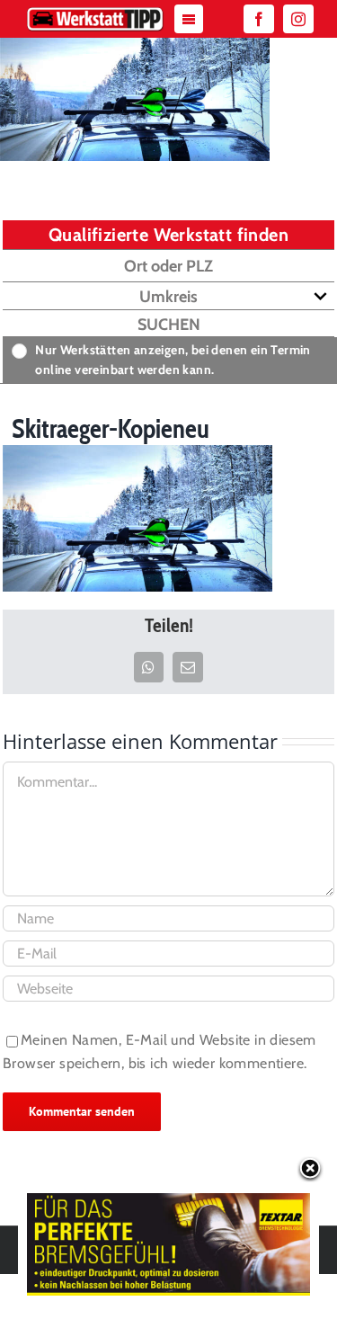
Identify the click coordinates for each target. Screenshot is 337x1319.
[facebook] (259, 18)
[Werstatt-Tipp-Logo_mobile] (95, 11)
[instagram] (298, 18)
